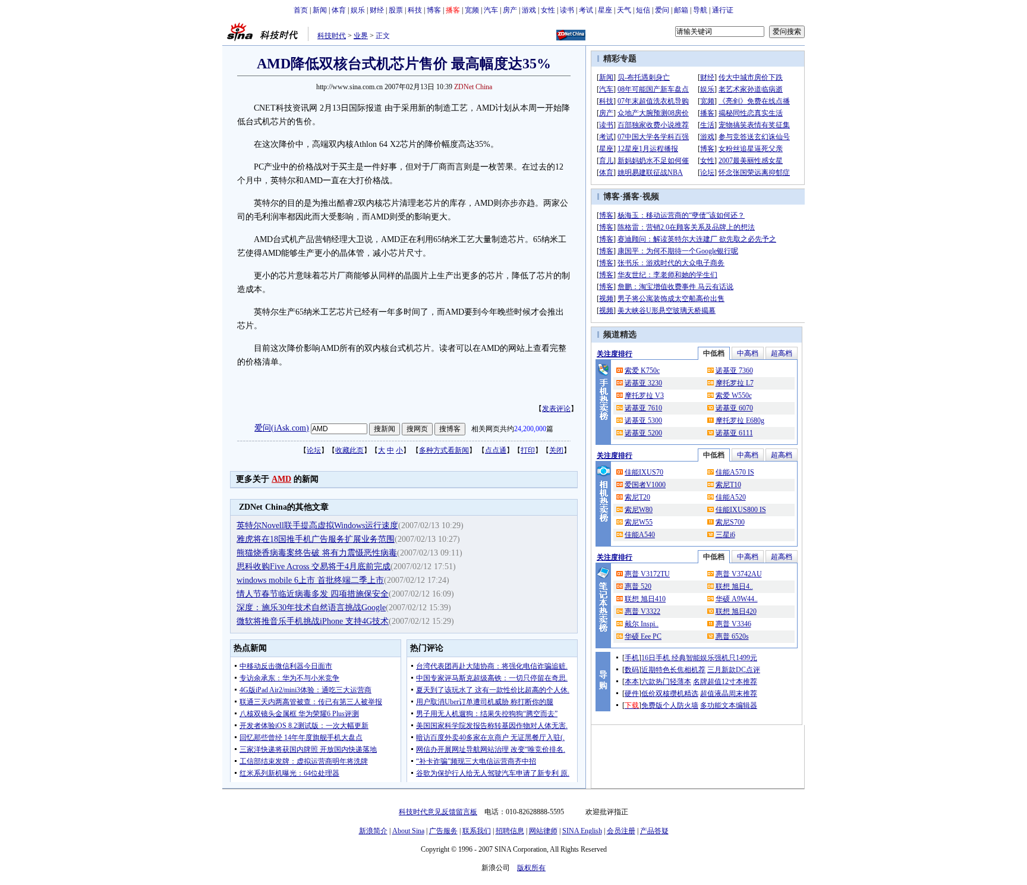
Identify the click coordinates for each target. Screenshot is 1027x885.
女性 (548, 10)
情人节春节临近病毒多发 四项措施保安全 (313, 593)
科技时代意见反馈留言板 (438, 812)
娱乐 (358, 10)
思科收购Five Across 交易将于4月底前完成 (313, 566)
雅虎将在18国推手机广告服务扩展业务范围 (316, 539)
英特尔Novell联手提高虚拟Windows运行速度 (317, 525)
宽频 (472, 10)
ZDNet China (473, 87)
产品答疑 (654, 831)
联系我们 (476, 831)
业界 (361, 36)
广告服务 (443, 831)
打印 (528, 450)
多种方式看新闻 (444, 450)
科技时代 (331, 36)
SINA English (582, 831)
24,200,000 (530, 429)
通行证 (722, 10)
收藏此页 (349, 450)
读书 (567, 10)
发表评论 (556, 408)
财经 (377, 10)
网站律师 (543, 831)
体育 (339, 10)
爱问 (662, 10)
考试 (586, 10)
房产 (510, 10)
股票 (396, 10)
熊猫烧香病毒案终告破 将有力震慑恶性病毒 (317, 552)
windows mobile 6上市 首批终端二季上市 (310, 580)
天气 (624, 10)
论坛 (314, 450)
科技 (415, 10)
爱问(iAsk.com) (281, 427)
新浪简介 (373, 831)
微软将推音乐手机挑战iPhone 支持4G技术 (313, 621)
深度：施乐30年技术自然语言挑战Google (311, 607)
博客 (434, 10)
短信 (643, 10)
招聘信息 (510, 831)
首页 (301, 10)
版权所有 (531, 868)
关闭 (556, 450)
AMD (281, 479)
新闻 (320, 10)
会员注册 (621, 831)
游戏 (529, 10)
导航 (700, 10)
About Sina (408, 831)
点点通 (495, 450)
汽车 (491, 10)
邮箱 (681, 10)
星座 (605, 10)
